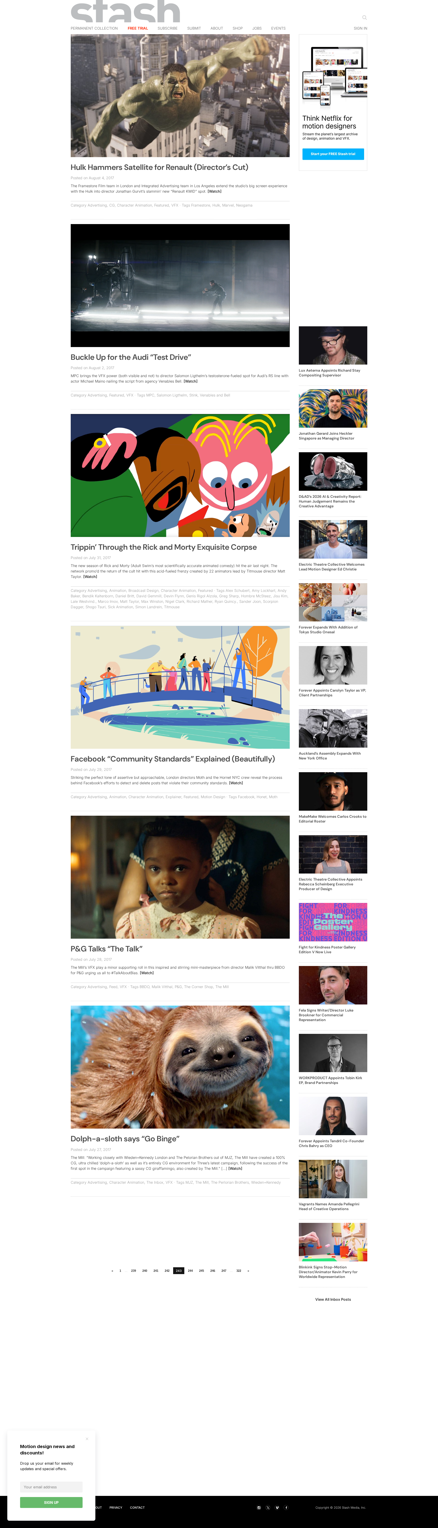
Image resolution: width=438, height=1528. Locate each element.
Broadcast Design (143, 590)
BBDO (144, 986)
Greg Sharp (229, 596)
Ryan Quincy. (226, 601)
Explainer (173, 797)
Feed (113, 986)
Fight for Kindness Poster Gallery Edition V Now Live (327, 949)
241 (156, 1270)
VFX (174, 205)
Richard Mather (199, 601)
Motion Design (213, 797)
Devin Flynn (174, 596)
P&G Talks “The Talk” (107, 949)
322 (238, 1270)
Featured (161, 205)
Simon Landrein (148, 607)
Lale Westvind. (83, 601)
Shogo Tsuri (96, 607)
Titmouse (172, 607)
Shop (238, 28)
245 (201, 1270)
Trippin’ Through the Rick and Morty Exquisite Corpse (164, 547)
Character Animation (134, 205)
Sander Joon (250, 601)
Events (278, 28)
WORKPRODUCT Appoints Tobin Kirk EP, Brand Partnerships (330, 1080)
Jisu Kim (280, 596)
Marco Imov (108, 601)
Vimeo (276, 1507)
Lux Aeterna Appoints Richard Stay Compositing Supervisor (329, 373)
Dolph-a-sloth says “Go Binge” (125, 1139)
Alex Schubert (238, 590)
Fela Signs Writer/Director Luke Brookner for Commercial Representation (326, 1015)
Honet (262, 797)
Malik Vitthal (162, 986)
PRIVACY (116, 1507)
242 (167, 1270)
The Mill (222, 986)
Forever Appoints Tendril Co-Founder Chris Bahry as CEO (331, 1143)
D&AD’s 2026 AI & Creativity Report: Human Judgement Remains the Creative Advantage (330, 501)
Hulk (216, 205)
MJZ (189, 1182)
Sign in (360, 28)
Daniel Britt (124, 596)
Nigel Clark (174, 601)
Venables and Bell (215, 395)
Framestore (200, 205)
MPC (150, 395)
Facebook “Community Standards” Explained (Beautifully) (173, 759)
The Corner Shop (198, 986)
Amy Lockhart (263, 590)
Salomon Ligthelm (172, 395)
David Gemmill (149, 596)
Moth (273, 797)
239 (133, 1270)
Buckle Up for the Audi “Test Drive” (131, 357)
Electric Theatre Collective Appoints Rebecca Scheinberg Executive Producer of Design (330, 884)
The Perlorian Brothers (230, 1182)
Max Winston (152, 601)
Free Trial (138, 28)
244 (190, 1270)
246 (212, 1270)
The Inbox (154, 1182)
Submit (194, 28)
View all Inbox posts (333, 1299)
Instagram (258, 1507)
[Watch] (215, 191)
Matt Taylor (129, 601)
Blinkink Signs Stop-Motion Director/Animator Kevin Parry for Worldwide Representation (328, 1272)
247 (224, 1270)
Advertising (97, 205)
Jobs (257, 28)
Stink (193, 395)
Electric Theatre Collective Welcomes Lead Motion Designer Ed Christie (332, 567)
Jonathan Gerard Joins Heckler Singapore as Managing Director (326, 436)
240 (144, 1270)
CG (112, 205)
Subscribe (168, 28)
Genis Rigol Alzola (201, 596)
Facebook (246, 797)
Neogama (244, 205)
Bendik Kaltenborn (97, 596)
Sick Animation (120, 607)
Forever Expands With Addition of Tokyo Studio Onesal (328, 629)
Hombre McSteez (256, 596)
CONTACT (137, 1507)
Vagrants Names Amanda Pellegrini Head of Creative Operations (329, 1206)
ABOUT (96, 1507)
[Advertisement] (180, 1233)
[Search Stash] (363, 17)
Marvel (228, 205)
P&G (178, 986)
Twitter (267, 1507)
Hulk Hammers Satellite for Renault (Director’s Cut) (159, 167)
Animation (117, 590)
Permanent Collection (94, 28)
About (217, 28)
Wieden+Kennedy (266, 1182)
